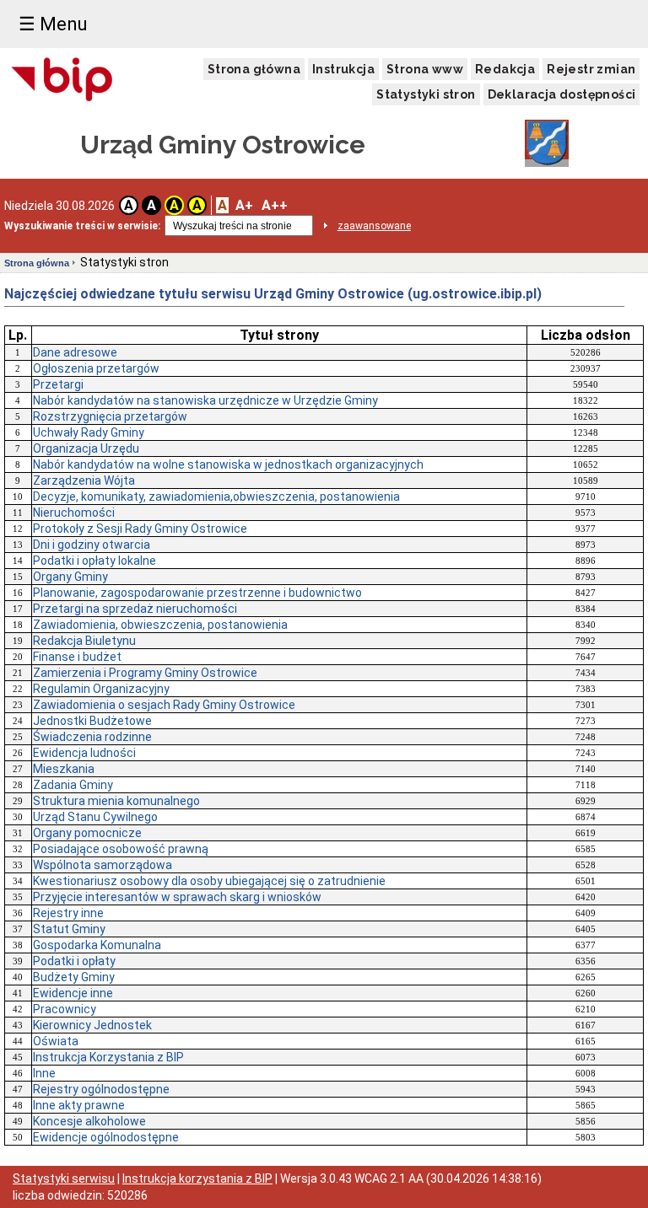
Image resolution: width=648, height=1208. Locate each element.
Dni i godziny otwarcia (91, 544)
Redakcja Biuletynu (84, 640)
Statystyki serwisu (64, 1178)
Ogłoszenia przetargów (96, 368)
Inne (44, 1073)
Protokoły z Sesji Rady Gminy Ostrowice (140, 528)
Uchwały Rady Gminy (88, 432)
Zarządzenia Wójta (84, 480)
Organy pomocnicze (87, 833)
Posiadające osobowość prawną (120, 849)
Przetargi (58, 384)
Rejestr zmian (591, 69)
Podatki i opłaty (74, 961)
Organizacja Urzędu (86, 448)
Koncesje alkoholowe (89, 1121)
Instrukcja (343, 69)
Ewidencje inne (73, 993)
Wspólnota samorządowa (102, 865)
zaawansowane (374, 226)
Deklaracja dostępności (562, 94)
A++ (275, 205)
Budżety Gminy (74, 977)
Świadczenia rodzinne (92, 737)
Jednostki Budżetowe (92, 720)
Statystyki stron (425, 94)
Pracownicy (64, 1009)
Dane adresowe (75, 352)
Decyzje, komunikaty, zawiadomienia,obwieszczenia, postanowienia (216, 496)
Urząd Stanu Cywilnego (95, 817)
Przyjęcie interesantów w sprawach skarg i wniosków (177, 897)
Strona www (424, 69)
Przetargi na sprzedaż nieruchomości (135, 608)
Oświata (55, 1041)
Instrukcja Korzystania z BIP (108, 1057)
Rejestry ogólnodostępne (101, 1089)
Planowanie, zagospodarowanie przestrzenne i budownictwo (197, 592)
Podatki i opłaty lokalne (94, 560)
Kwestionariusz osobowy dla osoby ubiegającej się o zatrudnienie (209, 881)
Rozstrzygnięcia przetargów (110, 416)
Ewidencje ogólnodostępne (106, 1137)
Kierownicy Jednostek (92, 1025)
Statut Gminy (69, 929)
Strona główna (254, 69)
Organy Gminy (70, 576)
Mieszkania (63, 769)
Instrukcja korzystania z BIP (197, 1178)
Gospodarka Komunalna (97, 945)
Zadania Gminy (73, 785)
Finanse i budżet (77, 656)
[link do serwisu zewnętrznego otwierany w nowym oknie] (62, 80)
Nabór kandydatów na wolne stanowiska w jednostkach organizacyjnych (228, 464)
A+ (244, 205)
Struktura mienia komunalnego (116, 801)
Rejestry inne (68, 913)
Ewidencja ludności (84, 753)
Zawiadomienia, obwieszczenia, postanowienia (160, 624)
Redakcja (505, 69)
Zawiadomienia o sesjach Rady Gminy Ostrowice (164, 704)
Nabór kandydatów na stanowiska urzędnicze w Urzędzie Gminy (205, 400)
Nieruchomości (74, 512)
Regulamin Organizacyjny (101, 688)
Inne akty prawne (79, 1105)
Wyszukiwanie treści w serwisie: (82, 226)
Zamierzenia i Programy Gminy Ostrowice (145, 672)
